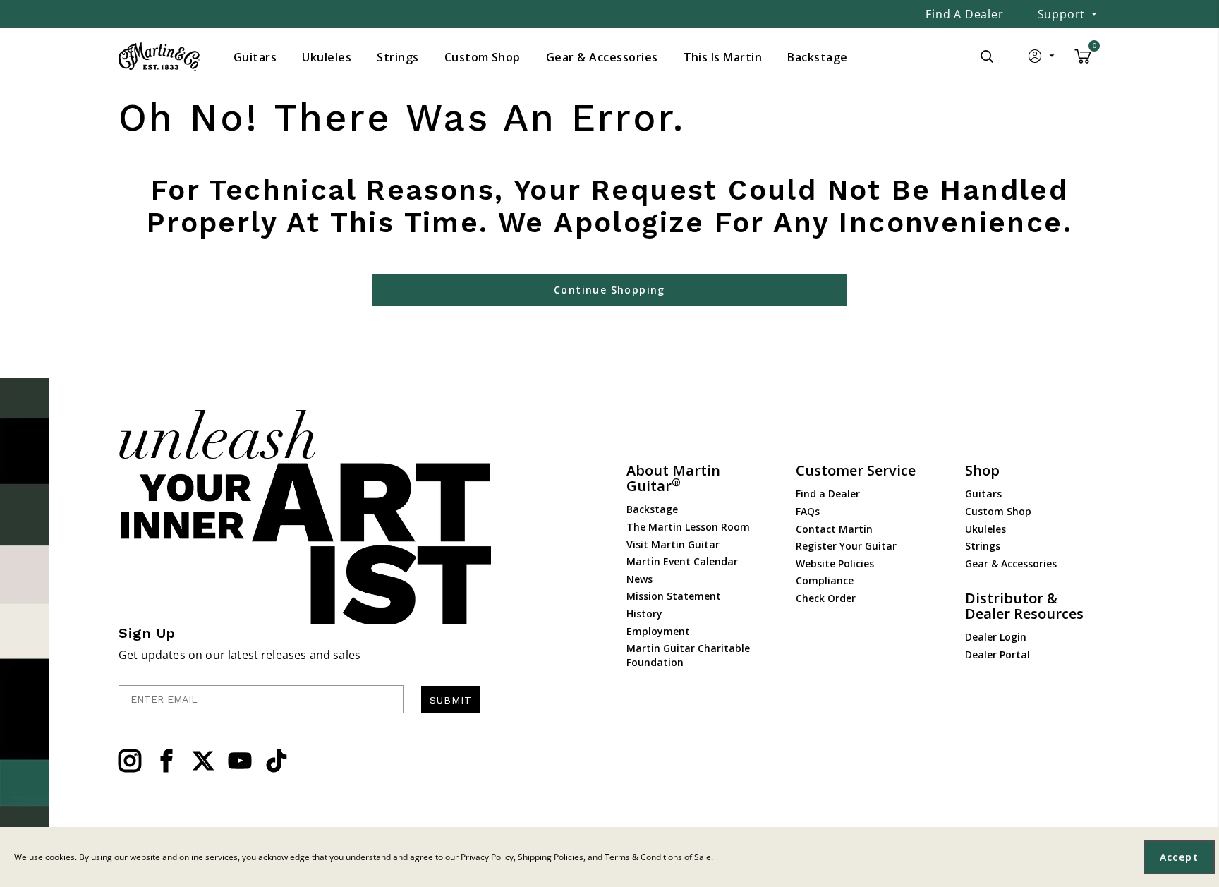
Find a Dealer (964, 14)
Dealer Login (995, 637)
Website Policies (835, 563)
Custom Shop (998, 511)
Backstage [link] (817, 57)
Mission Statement (673, 596)
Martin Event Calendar (682, 561)
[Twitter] (203, 760)
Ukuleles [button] (326, 57)
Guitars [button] (255, 57)
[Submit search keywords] (986, 56)
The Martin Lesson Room (688, 526)
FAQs (808, 511)
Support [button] (1062, 14)
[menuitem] (255, 57)
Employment (658, 631)
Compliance (825, 580)
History (644, 613)
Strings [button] (397, 57)
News (639, 579)
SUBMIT (451, 700)
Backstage (652, 509)
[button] (1042, 59)
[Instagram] (130, 760)
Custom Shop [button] (482, 57)
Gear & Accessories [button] (602, 57)
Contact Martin (834, 529)
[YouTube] (240, 760)
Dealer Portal (997, 654)
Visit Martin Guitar (673, 544)
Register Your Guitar (846, 546)
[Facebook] (166, 760)
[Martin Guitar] (159, 56)
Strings (982, 546)
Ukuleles (985, 529)
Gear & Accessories (1011, 563)
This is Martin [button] (723, 57)
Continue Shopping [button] (609, 289)
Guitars (983, 493)
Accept (1179, 857)
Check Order (826, 598)
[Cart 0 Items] (1082, 61)
